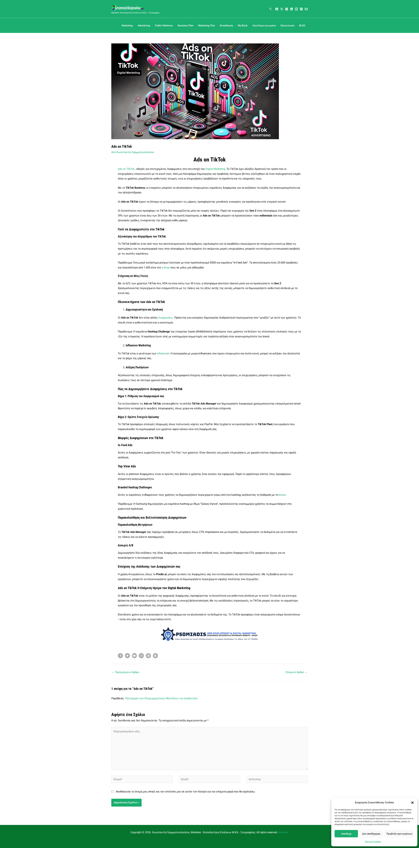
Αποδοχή (346, 833)
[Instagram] (286, 9)
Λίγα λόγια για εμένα (264, 25)
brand (282, 494)
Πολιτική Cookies (373, 841)
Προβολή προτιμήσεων (399, 833)
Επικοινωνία (287, 25)
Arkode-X (283, 832)
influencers (163, 353)
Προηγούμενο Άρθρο (125, 672)
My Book (242, 25)
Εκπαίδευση (226, 25)
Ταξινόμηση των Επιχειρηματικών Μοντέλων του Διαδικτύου (161, 698)
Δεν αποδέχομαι (371, 833)
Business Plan (185, 25)
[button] (412, 802)
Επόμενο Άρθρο (296, 672)
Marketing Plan (206, 25)
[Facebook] (276, 9)
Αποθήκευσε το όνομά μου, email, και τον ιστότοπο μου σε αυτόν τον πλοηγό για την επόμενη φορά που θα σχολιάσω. (185, 791)
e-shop (165, 267)
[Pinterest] (301, 9)
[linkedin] (291, 9)
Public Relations (164, 25)
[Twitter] (281, 9)
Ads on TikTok (126, 168)
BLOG (302, 25)
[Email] (306, 9)
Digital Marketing (215, 168)
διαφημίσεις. (166, 317)
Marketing (127, 25)
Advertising (144, 25)
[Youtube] (296, 9)
